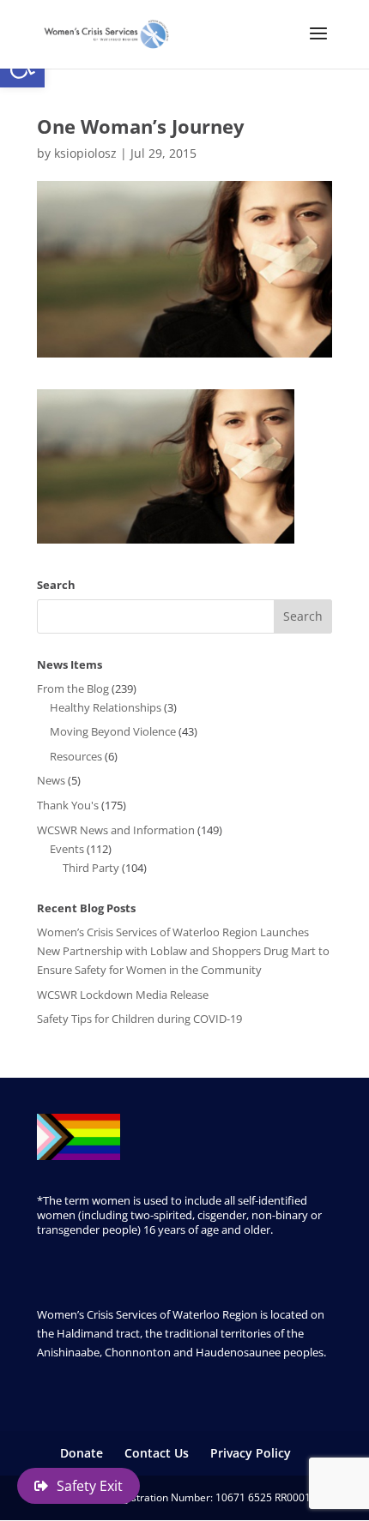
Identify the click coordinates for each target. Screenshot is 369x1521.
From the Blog (73, 688)
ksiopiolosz (85, 153)
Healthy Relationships (105, 707)
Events (67, 849)
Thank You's (68, 805)
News (51, 780)
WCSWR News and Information (116, 830)
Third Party (91, 867)
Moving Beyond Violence (113, 731)
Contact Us (156, 1453)
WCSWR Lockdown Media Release (123, 994)
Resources (76, 756)
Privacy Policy (250, 1453)
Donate (81, 1453)
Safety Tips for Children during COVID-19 (139, 1018)
